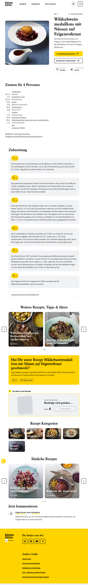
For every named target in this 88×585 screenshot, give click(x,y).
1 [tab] (42, 349)
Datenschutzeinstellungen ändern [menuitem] (35, 577)
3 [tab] (45, 349)
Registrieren (20, 512)
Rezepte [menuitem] (23, 4)
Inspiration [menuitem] (35, 4)
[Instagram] (24, 541)
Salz (13, 125)
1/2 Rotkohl (16, 92)
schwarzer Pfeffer (18, 128)
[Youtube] (36, 541)
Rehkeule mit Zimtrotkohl (61, 491)
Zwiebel (15, 112)
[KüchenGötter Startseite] (8, 4)
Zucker (14, 102)
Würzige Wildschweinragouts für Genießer (60, 341)
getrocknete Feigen (19, 117)
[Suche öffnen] (80, 3)
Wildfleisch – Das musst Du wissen (17, 134)
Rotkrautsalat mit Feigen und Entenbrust (24, 489)
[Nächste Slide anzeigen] (83, 329)
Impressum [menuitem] (26, 559)
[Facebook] (42, 541)
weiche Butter (17, 107)
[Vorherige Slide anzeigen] (4, 329)
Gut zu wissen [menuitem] (50, 4)
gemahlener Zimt (18, 97)
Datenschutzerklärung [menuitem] (31, 563)
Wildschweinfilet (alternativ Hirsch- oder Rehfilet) (30, 120)
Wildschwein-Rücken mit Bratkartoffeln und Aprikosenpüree (24, 336)
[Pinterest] (30, 541)
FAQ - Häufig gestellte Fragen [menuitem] (33, 572)
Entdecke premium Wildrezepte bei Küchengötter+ (24, 136)
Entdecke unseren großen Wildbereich (25, 294)
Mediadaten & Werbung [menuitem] (31, 568)
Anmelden (35, 512)
